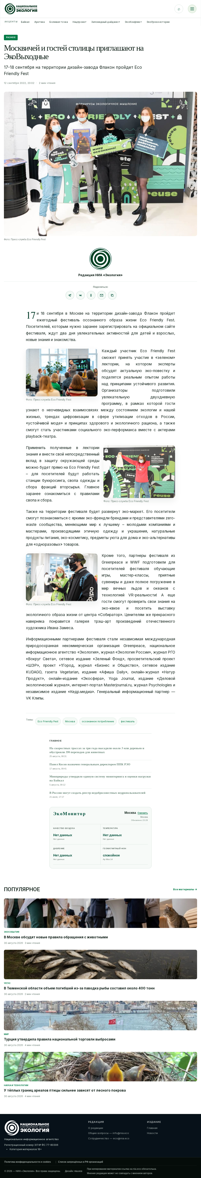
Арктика (39, 21)
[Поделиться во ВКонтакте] (80, 295)
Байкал (25, 21)
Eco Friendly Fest (48, 721)
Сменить (143, 813)
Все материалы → (185, 889)
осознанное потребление (98, 721)
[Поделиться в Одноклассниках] (91, 295)
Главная (152, 1127)
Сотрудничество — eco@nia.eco (108, 1138)
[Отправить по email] (101, 295)
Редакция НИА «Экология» (100, 275)
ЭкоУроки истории (158, 21)
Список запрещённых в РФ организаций (80, 1162)
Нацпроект (80, 21)
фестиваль (128, 721)
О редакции (95, 1127)
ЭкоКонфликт (133, 21)
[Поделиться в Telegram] (70, 295)
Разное (11, 37)
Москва (70, 721)
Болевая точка (58, 21)
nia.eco (78, 1171)
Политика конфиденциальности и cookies (27, 1162)
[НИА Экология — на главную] (21, 9)
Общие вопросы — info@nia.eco (108, 1133)
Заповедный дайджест (105, 21)
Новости (152, 1133)
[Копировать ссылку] (112, 295)
